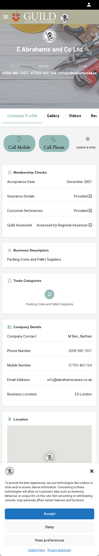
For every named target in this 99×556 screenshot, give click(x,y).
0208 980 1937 (15, 73)
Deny (49, 527)
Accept (50, 514)
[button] (91, 471)
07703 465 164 (43, 73)
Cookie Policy (36, 550)
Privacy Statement (59, 550)
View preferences (49, 540)
